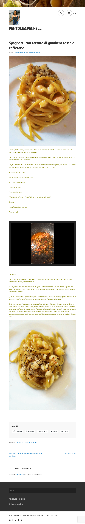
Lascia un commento (31, 442)
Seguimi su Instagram (12, 520)
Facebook (10, 520)
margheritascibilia (34, 53)
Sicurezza (53, 515)
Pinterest (18, 520)
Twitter (15, 520)
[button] (38, 258)
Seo (48, 515)
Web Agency (41, 515)
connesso (20, 474)
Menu (75, 13)
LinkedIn (21, 520)
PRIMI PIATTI (19, 442)
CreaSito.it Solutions (29, 515)
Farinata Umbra (70, 453)
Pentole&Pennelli (26, 28)
